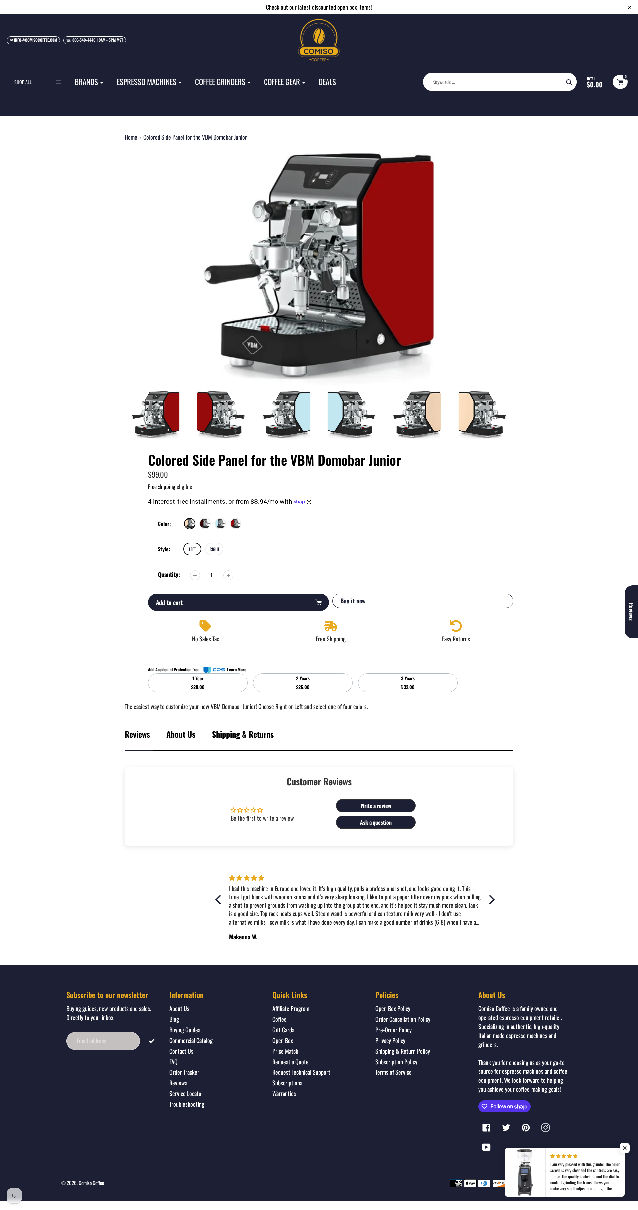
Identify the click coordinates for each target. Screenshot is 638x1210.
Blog (174, 1019)
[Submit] (151, 1040)
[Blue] (220, 523)
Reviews (178, 1082)
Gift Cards (283, 1029)
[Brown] (205, 523)
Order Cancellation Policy (402, 1019)
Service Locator (186, 1093)
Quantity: (169, 574)
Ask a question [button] (376, 822)
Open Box (282, 1040)
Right (214, 549)
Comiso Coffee (91, 1182)
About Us (180, 734)
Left (192, 549)
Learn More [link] (236, 669)
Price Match (285, 1051)
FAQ (173, 1061)
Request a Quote (290, 1061)
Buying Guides (184, 1029)
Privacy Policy (390, 1040)
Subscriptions (287, 1082)
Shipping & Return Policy (402, 1051)
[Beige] (189, 523)
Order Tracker (184, 1072)
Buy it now (353, 600)
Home (131, 137)
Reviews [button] (631, 612)
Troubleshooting (186, 1104)
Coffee (279, 1019)
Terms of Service (393, 1072)
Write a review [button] (376, 806)
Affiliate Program (290, 1008)
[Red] (235, 523)
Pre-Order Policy (393, 1029)
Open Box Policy (392, 1008)
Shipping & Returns (243, 734)
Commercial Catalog (191, 1040)
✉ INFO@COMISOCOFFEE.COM (33, 40)
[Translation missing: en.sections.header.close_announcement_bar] (629, 7)
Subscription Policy (396, 1061)
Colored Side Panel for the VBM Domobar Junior (195, 137)
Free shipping (161, 486)
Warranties (284, 1093)
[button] (625, 1148)
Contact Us (181, 1051)
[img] (355, 877)
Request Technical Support (301, 1072)
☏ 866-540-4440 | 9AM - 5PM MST (94, 40)
